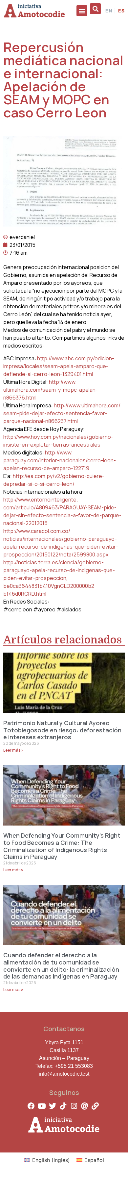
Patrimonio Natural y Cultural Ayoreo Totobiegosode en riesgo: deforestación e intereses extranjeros (62, 730)
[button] (81, 10)
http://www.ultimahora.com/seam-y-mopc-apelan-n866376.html (50, 389)
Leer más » (13, 750)
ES (121, 11)
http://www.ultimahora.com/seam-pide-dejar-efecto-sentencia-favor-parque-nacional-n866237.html (61, 413)
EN (108, 11)
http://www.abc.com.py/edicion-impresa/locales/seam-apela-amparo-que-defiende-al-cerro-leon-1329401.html (58, 366)
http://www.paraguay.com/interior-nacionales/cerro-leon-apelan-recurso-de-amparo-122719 (59, 460)
